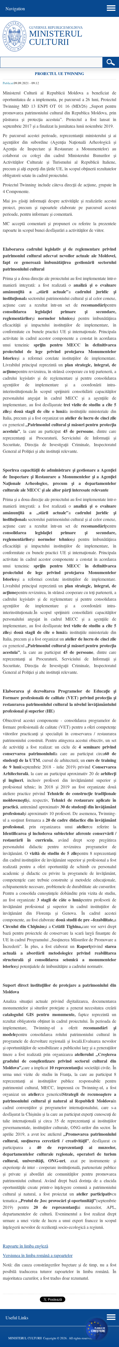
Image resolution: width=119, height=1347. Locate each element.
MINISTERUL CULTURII (55, 37)
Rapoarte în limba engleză (25, 1246)
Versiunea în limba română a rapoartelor (38, 1255)
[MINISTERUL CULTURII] (14, 50)
